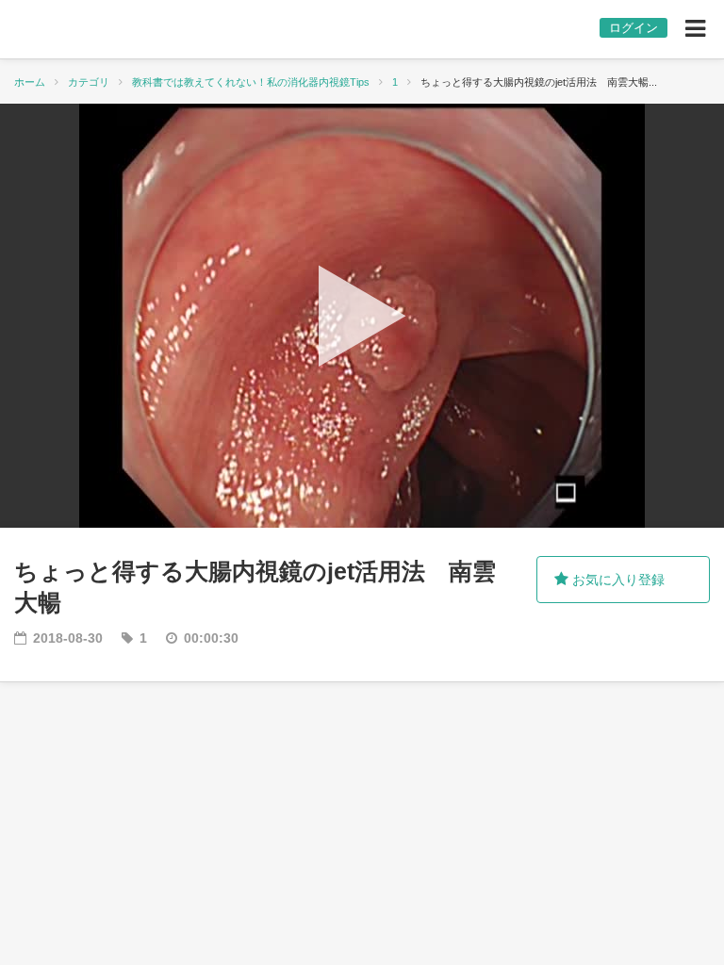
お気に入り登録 (616, 579)
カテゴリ (88, 82)
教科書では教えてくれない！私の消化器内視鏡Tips (251, 82)
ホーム (29, 82)
